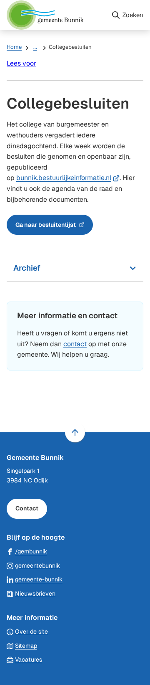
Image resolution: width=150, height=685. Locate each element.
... (35, 47)
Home (14, 47)
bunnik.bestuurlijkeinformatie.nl (68, 177)
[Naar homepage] (55, 15)
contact (75, 344)
